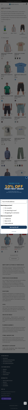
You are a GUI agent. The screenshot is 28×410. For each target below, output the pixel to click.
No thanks (14, 231)
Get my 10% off (14, 227)
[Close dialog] (27, 178)
